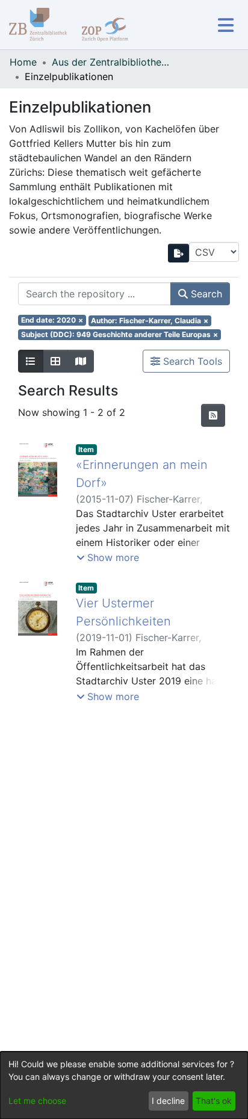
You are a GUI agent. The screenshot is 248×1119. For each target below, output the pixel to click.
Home (23, 62)
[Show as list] (30, 361)
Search (205, 294)
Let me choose (37, 1101)
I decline (168, 1101)
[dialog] (124, 1085)
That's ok (214, 1101)
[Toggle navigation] (225, 25)
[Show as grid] (55, 361)
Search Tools (191, 361)
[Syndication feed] (213, 415)
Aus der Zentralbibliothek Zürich (112, 62)
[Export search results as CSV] (179, 253)
